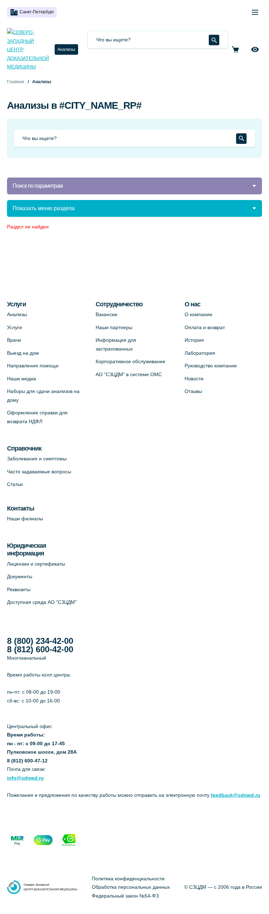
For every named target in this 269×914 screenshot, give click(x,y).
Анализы (66, 49)
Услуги (14, 327)
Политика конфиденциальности (128, 878)
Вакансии (106, 314)
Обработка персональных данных (131, 887)
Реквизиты (18, 589)
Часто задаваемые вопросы (39, 471)
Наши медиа (21, 378)
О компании (198, 314)
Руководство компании (211, 365)
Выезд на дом (23, 353)
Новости (194, 378)
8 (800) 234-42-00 (40, 641)
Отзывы (193, 391)
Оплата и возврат (205, 327)
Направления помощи (32, 365)
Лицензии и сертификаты (36, 564)
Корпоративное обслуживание (130, 361)
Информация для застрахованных (116, 344)
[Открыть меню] (255, 12)
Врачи (14, 340)
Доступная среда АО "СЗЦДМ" (42, 602)
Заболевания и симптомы (37, 458)
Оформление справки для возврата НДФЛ (37, 417)
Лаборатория (200, 353)
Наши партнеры (114, 327)
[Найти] (214, 40)
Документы (19, 576)
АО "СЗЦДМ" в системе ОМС (129, 374)
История (194, 340)
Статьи (15, 484)
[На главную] (28, 49)
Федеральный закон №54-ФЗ (125, 896)
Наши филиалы (25, 518)
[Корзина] (235, 49)
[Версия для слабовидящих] (255, 49)
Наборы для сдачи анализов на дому (43, 395)
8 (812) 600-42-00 (40, 649)
